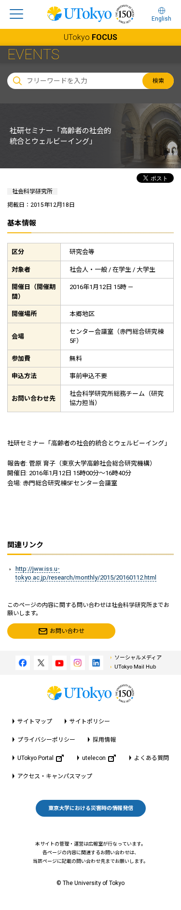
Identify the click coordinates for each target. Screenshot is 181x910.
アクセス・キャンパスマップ (54, 776)
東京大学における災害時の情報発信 (90, 808)
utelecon (94, 758)
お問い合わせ (67, 631)
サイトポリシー (90, 721)
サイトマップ (34, 721)
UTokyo (90, 37)
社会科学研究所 (32, 191)
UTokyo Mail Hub (135, 667)
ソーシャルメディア (138, 658)
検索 (158, 80)
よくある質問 (151, 758)
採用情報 (104, 740)
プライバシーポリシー (46, 740)
